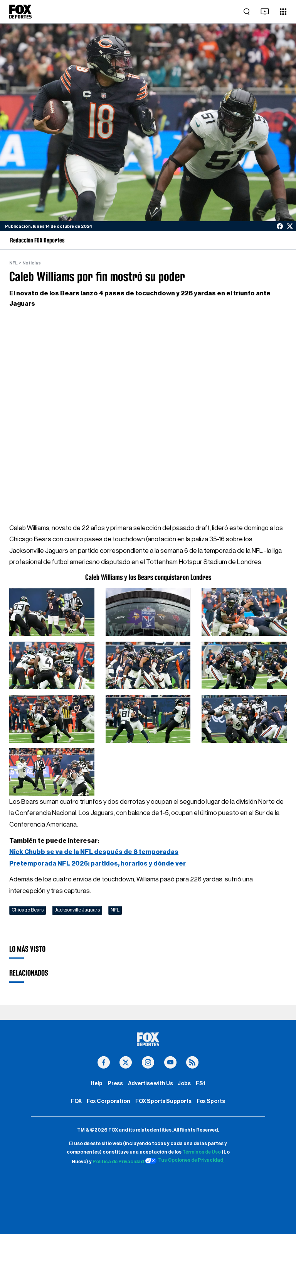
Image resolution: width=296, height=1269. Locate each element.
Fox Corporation (108, 1101)
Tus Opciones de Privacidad (190, 1160)
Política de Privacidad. (118, 1162)
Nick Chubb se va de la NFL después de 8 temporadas (93, 852)
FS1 (200, 1083)
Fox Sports (211, 1101)
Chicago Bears (28, 910)
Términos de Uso (201, 1152)
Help (97, 1083)
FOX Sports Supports (163, 1101)
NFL (13, 263)
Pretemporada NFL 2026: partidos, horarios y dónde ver (97, 863)
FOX (76, 1101)
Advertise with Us (150, 1083)
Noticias (31, 263)
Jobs (184, 1083)
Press (115, 1083)
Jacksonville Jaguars (77, 910)
